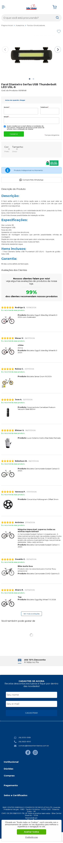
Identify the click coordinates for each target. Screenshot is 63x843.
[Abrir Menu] (3, 7)
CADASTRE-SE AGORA (31, 681)
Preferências (31, 837)
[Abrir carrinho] (56, 7)
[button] (29, 79)
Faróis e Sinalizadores (36, 25)
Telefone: (44, 107)
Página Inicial (7, 25)
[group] (31, 661)
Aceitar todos (31, 832)
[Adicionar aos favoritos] (59, 31)
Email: (6, 116)
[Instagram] (35, 754)
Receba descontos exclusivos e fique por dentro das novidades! (31, 684)
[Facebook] (27, 754)
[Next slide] (58, 49)
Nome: (7, 107)
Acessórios (20, 25)
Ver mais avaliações (31, 614)
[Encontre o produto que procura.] (57, 17)
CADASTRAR (31, 713)
